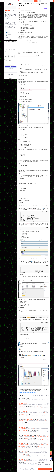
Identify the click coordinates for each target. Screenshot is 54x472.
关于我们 (18, 468)
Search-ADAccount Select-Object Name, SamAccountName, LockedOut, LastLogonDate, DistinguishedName (34, 317)
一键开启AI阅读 (11, 66)
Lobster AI (41, 211)
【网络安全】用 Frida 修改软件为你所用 (12, 43)
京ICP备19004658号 (31, 469)
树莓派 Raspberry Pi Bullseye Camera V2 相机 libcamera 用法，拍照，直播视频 (10, 27)
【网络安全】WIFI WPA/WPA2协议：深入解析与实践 (12, 41)
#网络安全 (28, 392)
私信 (14, 10)
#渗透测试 (31, 392)
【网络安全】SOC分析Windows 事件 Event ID (11, 51)
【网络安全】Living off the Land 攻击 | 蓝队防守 (10, 47)
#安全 (35, 392)
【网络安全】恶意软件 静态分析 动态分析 (10, 49)
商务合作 (23, 468)
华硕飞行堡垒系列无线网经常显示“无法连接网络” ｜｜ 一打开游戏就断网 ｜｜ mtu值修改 (10, 15)
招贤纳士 (21, 468)
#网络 (21, 392)
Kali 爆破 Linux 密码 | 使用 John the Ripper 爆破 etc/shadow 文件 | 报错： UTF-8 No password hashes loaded (10, 24)
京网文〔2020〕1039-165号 (37, 469)
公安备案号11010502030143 (25, 469)
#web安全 (24, 392)
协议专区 (29, 468)
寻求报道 (26, 468)
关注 (24, 395)
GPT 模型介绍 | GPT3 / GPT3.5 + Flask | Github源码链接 (10, 20)
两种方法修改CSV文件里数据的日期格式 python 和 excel (10, 18)
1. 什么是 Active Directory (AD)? (10, 74)
